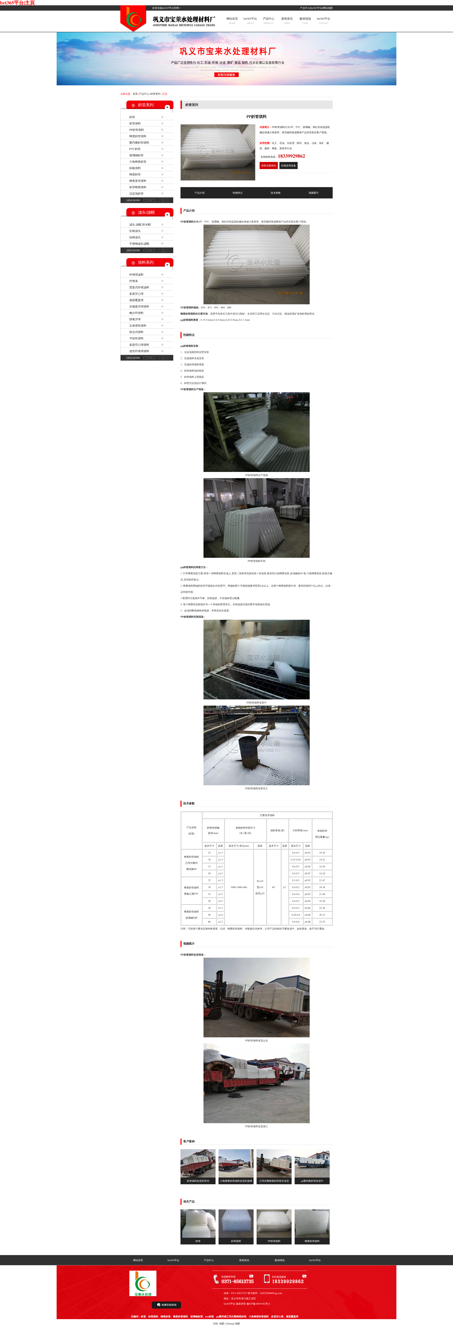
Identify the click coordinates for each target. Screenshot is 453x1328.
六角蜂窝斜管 (137, 161)
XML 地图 (218, 1323)
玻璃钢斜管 (136, 155)
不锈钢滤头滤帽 (139, 243)
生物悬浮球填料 (139, 306)
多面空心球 (136, 293)
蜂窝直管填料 (137, 181)
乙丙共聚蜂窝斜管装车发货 (274, 1180)
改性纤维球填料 (139, 351)
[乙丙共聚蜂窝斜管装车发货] (274, 1176)
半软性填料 (136, 338)
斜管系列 (155, 93)
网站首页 (232, 20)
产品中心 (305, 8)
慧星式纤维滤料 (139, 287)
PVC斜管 (135, 149)
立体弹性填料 (137, 325)
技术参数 (276, 192)
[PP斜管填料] (274, 1236)
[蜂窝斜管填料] (312, 1236)
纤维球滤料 (136, 274)
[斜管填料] (236, 1236)
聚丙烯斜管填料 (139, 142)
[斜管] (198, 1236)
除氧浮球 (135, 319)
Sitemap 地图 (233, 1323)
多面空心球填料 (139, 344)
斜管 (132, 117)
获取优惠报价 (268, 165)
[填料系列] (146, 360)
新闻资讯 (287, 20)
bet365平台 (316, 8)
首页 (135, 93)
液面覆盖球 (136, 300)
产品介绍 (200, 192)
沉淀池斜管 (136, 193)
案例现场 (305, 20)
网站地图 (328, 8)
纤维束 (133, 281)
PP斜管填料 (136, 130)
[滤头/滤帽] (146, 252)
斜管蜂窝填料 (137, 187)
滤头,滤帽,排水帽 (140, 224)
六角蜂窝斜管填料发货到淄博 (236, 1180)
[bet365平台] (133, 31)
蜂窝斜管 (135, 174)
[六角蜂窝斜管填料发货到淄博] (236, 1176)
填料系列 (146, 262)
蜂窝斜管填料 (137, 136)
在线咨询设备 (288, 165)
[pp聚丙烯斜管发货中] (312, 1176)
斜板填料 (135, 168)
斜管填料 (135, 123)
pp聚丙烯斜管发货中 (312, 1180)
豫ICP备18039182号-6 (258, 1303)
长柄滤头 (135, 231)
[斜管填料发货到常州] (198, 1176)
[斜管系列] (146, 202)
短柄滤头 (135, 237)
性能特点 (238, 192)
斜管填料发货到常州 (198, 1180)
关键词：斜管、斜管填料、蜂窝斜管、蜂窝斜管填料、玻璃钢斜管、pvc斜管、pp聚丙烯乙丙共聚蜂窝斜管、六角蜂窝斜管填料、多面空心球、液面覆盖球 (214, 1316)
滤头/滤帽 (146, 212)
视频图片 (314, 192)
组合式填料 (136, 332)
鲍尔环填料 (136, 313)
